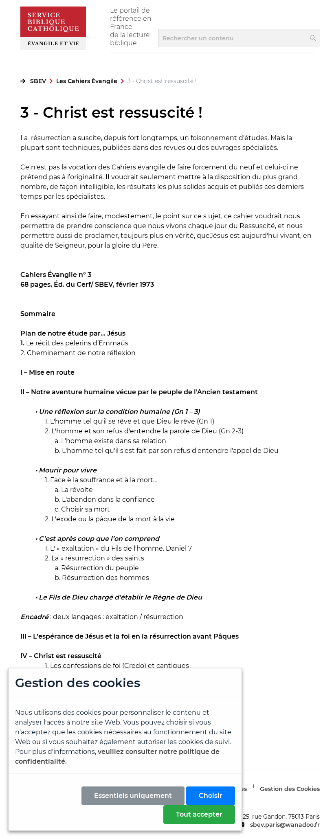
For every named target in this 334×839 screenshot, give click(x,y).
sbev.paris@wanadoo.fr (285, 824)
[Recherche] (313, 38)
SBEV (38, 81)
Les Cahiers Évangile (86, 81)
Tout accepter (199, 814)
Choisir (210, 795)
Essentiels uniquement (133, 795)
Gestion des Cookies (290, 789)
